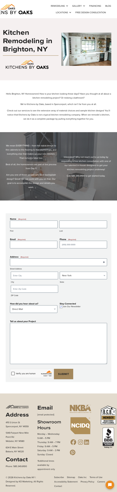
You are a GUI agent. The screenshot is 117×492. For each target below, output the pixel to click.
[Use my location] (104, 262)
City (12, 282)
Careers (101, 481)
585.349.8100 (78, 175)
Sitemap (71, 477)
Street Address (16, 268)
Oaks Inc (82, 477)
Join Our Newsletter (72, 306)
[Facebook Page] (73, 442)
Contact (58, 486)
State (62, 282)
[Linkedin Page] (87, 442)
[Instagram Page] (80, 442)
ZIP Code (14, 295)
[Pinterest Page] (73, 452)
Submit (63, 374)
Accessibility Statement (66, 481)
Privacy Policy (87, 481)
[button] (110, 485)
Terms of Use (96, 477)
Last (61, 231)
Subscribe (59, 477)
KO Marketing (25, 481)
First (11, 231)
